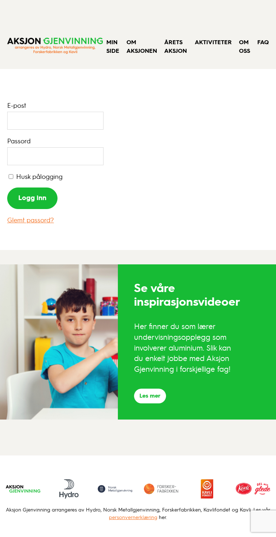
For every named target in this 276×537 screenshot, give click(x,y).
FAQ (263, 42)
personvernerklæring (133, 517)
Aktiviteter (213, 42)
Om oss (244, 46)
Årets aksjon (175, 46)
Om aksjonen (141, 46)
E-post (16, 105)
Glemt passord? (30, 220)
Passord (19, 140)
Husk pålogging (38, 176)
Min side (112, 46)
